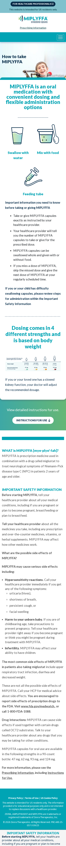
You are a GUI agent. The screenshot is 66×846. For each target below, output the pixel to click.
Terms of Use (32, 798)
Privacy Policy (15, 798)
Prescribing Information (33, 27)
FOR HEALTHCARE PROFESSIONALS (32, 4)
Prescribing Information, (18, 773)
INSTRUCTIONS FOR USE (32, 420)
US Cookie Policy (49, 798)
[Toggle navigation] (60, 37)
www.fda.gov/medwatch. (38, 706)
